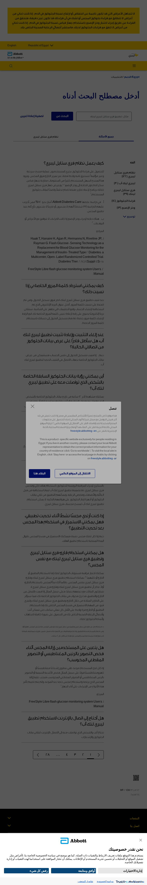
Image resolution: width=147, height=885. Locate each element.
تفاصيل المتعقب (85, 881)
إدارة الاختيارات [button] (132, 871)
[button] (140, 840)
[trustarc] (121, 881)
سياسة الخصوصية (105, 881)
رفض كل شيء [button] (39, 871)
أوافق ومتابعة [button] (86, 871)
